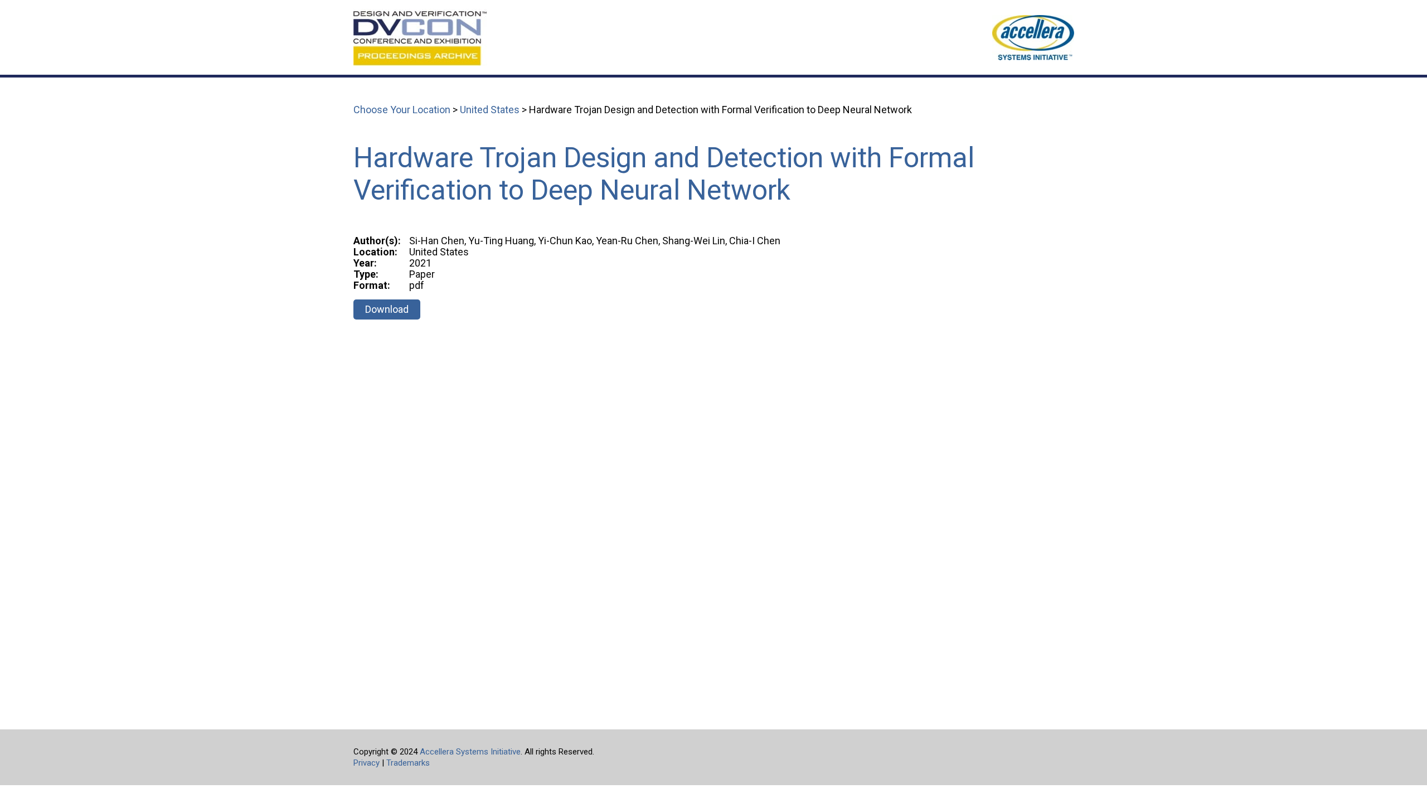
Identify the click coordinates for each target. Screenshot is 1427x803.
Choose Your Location (401, 109)
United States (490, 109)
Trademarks (408, 763)
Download (387, 309)
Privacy (366, 763)
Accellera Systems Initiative (470, 752)
